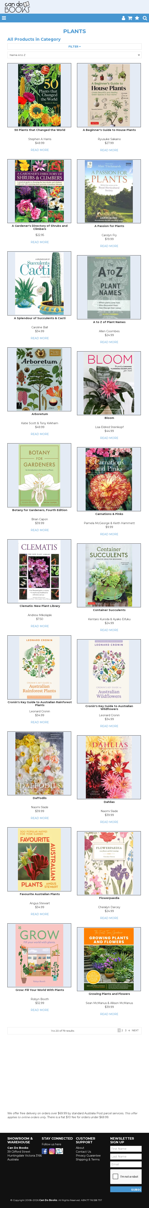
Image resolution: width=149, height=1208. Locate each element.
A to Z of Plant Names (109, 322)
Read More (40, 150)
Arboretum (40, 414)
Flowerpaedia (109, 898)
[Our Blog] (59, 1151)
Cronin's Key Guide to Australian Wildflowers (109, 707)
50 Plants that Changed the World (39, 130)
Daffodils (40, 798)
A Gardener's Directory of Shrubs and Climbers (40, 227)
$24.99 (109, 335)
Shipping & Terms (88, 1159)
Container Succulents (109, 610)
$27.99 (109, 143)
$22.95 (40, 235)
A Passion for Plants (109, 226)
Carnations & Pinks (109, 514)
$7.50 (39, 619)
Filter (73, 46)
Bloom (109, 418)
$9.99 (109, 527)
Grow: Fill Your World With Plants (40, 990)
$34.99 (39, 331)
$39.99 (39, 523)
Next (135, 1030)
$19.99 (109, 239)
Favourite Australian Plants (40, 894)
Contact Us (83, 1151)
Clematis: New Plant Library (40, 606)
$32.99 (39, 1003)
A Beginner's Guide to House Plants (109, 130)
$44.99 (109, 431)
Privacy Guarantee (88, 1155)
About (80, 1148)
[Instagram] (52, 1151)
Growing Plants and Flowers (109, 994)
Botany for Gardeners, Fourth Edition (39, 510)
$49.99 (39, 143)
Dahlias (109, 802)
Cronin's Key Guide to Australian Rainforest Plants (40, 703)
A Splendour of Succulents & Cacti (40, 318)
